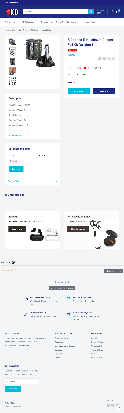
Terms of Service (98, 350)
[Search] (91, 11)
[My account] (112, 11)
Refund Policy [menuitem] (90, 22)
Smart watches (61, 338)
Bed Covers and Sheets (65, 346)
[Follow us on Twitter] (113, 405)
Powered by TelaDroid (13, 406)
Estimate (16, 169)
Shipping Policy (97, 346)
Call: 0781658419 (11, 2)
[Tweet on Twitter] (109, 58)
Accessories (60, 342)
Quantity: (71, 82)
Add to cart (79, 91)
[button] (113, 271)
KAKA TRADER (73, 55)
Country (12, 155)
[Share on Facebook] (100, 58)
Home (7, 30)
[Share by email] (113, 58)
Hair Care (59, 354)
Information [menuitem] (72, 22)
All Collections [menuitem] (28, 22)
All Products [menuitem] (10, 22)
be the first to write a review (62, 288)
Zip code (41, 155)
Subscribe (12, 388)
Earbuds (58, 350)
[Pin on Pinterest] (104, 58)
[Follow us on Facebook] (108, 405)
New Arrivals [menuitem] (46, 22)
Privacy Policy (97, 357)
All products (16, 30)
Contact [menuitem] (59, 22)
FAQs (93, 354)
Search (94, 338)
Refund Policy (14, 181)
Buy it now (104, 91)
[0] (117, 11)
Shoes (57, 357)
